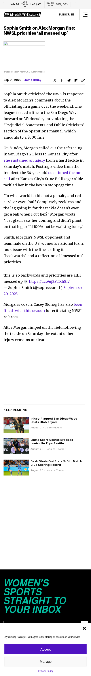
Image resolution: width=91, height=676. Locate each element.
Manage (45, 661)
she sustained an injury (24, 160)
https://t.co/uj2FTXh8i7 (49, 281)
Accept (45, 649)
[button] (84, 628)
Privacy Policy (45, 670)
